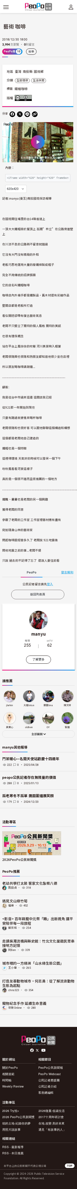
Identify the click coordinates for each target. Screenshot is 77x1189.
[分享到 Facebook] (12, 114)
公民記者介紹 (47, 1086)
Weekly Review (13, 1086)
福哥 (11, 905)
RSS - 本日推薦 (13, 1153)
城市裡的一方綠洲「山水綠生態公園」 (33, 963)
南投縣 (28, 72)
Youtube (43, 1050)
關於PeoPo (10, 1067)
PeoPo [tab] (31, 572)
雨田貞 (12, 887)
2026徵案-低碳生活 (51, 1111)
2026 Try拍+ (10, 1111)
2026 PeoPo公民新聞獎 (18, 1117)
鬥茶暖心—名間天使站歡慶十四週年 (30, 759)
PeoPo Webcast (49, 1074)
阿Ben (12, 950)
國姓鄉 (39, 72)
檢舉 (31, 51)
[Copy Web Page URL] (35, 114)
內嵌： (9, 168)
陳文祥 (67, 705)
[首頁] (38, 7)
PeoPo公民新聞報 (50, 1067)
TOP (69, 1165)
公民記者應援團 (49, 1080)
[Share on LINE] (27, 114)
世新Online (15, 1007)
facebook (32, 1050)
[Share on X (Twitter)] (20, 114)
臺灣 (18, 72)
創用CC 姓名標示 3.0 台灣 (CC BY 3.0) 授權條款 (24, 98)
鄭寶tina (48, 705)
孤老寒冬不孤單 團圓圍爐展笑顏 (28, 796)
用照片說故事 (11, 1129)
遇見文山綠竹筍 (14, 900)
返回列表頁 (37, 594)
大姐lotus (29, 705)
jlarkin (9, 705)
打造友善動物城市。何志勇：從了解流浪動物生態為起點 (38, 983)
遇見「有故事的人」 (52, 1129)
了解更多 (38, 659)
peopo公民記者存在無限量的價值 (29, 777)
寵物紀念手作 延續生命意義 (24, 1003)
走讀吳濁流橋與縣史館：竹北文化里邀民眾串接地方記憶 (38, 943)
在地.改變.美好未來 (51, 1123)
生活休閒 (38, 80)
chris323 (13, 990)
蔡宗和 (12, 928)
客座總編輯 (46, 1092)
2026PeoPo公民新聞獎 (19, 859)
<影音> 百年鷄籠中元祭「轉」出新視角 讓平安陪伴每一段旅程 (37, 921)
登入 (50, 584)
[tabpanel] (37, 584)
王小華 (12, 968)
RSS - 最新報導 (13, 1147)
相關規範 (8, 1074)
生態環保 (22, 80)
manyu (38, 634)
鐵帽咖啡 (21, 89)
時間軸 (6, 1080)
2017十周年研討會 (51, 1117)
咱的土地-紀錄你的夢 (16, 1123)
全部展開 (37, 734)
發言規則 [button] (67, 572)
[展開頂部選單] (71, 7)
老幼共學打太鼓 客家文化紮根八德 (29, 883)
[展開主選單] (6, 7)
